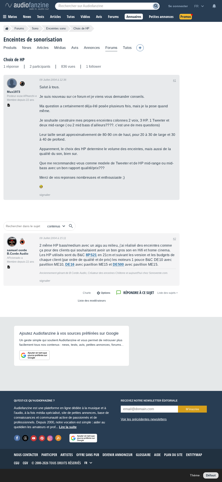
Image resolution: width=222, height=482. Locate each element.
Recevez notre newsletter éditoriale (149, 400)
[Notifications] (214, 6)
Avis (74, 48)
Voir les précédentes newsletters (144, 419)
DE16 (69, 264)
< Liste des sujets (167, 292)
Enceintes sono (56, 28)
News (26, 48)
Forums (19, 28)
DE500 (118, 264)
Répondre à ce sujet (138, 292)
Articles (43, 48)
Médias (60, 48)
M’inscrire (192, 409)
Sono (35, 28)
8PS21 (91, 255)
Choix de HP (13, 59)
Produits (9, 48)
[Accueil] (6, 28)
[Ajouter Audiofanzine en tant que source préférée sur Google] (34, 355)
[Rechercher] (71, 226)
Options (105, 292)
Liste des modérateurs (92, 300)
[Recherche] (156, 6)
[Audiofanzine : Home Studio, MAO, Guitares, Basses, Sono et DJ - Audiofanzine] (27, 6)
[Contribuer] (140, 47)
